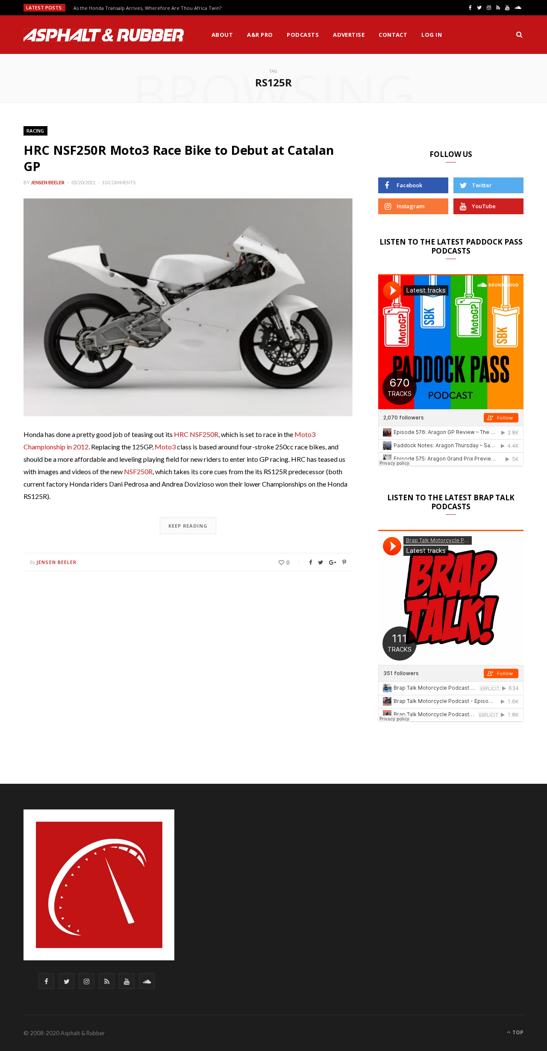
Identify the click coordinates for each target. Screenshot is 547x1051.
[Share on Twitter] (320, 562)
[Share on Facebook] (310, 562)
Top (517, 1032)
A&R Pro (260, 34)
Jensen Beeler (48, 182)
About (222, 34)
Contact (393, 34)
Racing (35, 130)
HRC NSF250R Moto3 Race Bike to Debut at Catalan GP (179, 158)
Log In (431, 34)
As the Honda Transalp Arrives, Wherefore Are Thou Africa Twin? (147, 8)
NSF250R (138, 471)
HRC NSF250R (196, 434)
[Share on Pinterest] (344, 562)
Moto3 (165, 447)
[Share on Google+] (332, 562)
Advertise (349, 34)
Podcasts (303, 34)
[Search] (519, 34)
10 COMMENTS (118, 182)
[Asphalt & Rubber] (104, 35)
